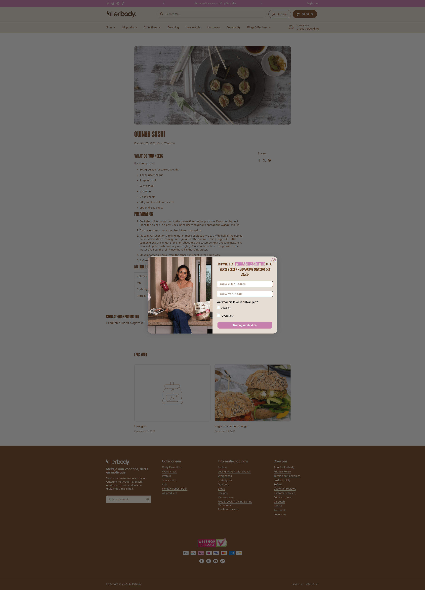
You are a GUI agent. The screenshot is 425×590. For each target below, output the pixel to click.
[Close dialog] (274, 260)
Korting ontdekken (245, 325)
